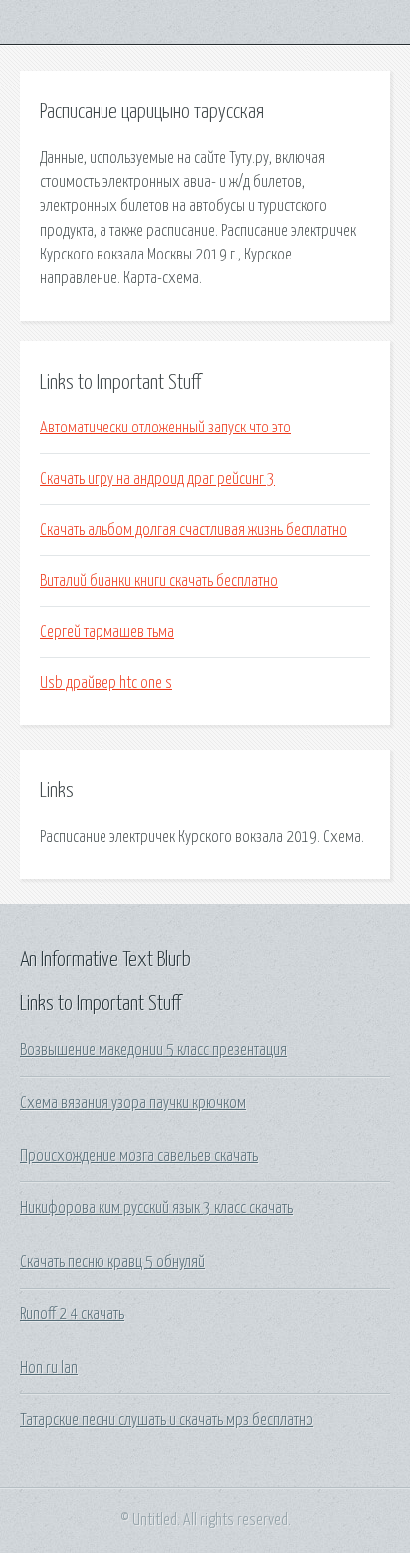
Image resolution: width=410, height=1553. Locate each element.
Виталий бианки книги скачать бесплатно (159, 581)
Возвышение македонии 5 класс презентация (153, 1050)
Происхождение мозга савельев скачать (139, 1156)
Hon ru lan (49, 1368)
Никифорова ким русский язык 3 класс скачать (156, 1208)
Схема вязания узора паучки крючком (133, 1103)
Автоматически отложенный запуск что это (165, 427)
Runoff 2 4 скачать (72, 1314)
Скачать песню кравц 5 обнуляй (112, 1262)
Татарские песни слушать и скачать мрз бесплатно (166, 1420)
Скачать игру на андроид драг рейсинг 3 (157, 479)
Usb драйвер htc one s (106, 683)
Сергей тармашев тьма (107, 632)
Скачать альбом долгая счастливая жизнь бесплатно (193, 530)
